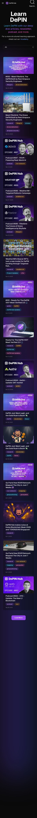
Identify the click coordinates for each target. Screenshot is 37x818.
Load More (19, 618)
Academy (24, 39)
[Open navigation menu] (3, 3)
